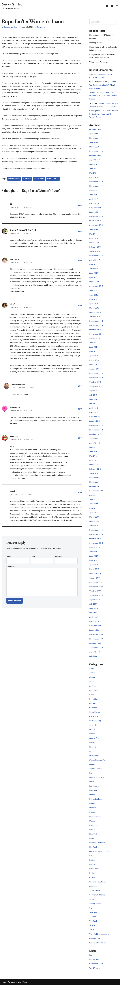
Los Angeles (94, 786)
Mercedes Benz (95, 799)
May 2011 (93, 508)
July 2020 (93, 164)
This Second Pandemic (98, 62)
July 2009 (93, 604)
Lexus (91, 781)
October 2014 (95, 329)
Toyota (92, 925)
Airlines (92, 673)
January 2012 (94, 473)
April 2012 (93, 460)
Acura (91, 668)
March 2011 (94, 517)
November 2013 (96, 377)
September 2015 (96, 286)
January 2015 (94, 316)
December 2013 (96, 373)
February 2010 (95, 573)
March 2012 (94, 464)
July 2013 (93, 395)
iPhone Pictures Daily (97, 760)
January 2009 (94, 630)
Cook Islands (94, 712)
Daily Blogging (95, 720)
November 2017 (96, 255)
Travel (92, 929)
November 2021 (96, 138)
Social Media (94, 890)
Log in (91, 955)
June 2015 (93, 295)
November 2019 (96, 186)
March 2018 (94, 242)
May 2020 (93, 173)
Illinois (91, 751)
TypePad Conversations (99, 934)
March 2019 (94, 203)
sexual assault (53, 179)
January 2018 (94, 251)
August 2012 (94, 443)
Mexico (92, 803)
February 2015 (95, 312)
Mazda (92, 795)
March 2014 (94, 360)
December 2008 (96, 634)
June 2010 (93, 556)
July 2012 (93, 447)
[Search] (115, 21)
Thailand (92, 916)
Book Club (93, 699)
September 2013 (96, 386)
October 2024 (95, 129)
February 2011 (95, 521)
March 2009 (94, 621)
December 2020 (96, 151)
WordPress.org (95, 968)
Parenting (27, 179)
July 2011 (93, 499)
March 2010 (94, 569)
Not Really (93, 847)
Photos (92, 864)
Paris (91, 856)
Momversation (95, 816)
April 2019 (93, 199)
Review (92, 873)
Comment (11, 566)
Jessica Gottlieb (10, 27)
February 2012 (95, 469)
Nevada (92, 829)
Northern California (97, 842)
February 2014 (95, 364)
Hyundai (92, 747)
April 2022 (93, 133)
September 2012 (96, 438)
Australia (92, 686)
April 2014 (93, 356)
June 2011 (93, 504)
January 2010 (94, 578)
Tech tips (93, 912)
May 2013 (93, 403)
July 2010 (93, 552)
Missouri (92, 808)
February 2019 (95, 208)
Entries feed (94, 959)
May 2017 (93, 264)
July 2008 (93, 656)
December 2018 (96, 216)
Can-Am (92, 703)
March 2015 (94, 308)
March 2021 (94, 147)
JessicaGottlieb (18, 384)
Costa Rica (93, 716)
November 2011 (96, 482)
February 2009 (95, 626)
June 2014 (93, 347)
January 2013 (94, 421)
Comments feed (96, 963)
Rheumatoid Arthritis (97, 882)
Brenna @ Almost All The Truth (23, 230)
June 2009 (93, 608)
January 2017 (94, 268)
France (92, 734)
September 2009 (96, 595)
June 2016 (93, 273)
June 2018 (93, 229)
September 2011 (96, 491)
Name (9, 556)
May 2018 (93, 234)
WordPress (22, 982)
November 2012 (96, 430)
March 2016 (94, 282)
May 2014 (93, 351)
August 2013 (94, 390)
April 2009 (93, 617)
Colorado (93, 707)
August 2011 (94, 495)
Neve (4, 982)
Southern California (97, 895)
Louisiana (93, 790)
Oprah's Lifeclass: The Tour (100, 851)
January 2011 (94, 525)
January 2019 (94, 212)
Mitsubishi (93, 812)
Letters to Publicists (97, 777)
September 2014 (96, 334)
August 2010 (94, 547)
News (91, 838)
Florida (92, 729)
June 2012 (93, 451)
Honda (92, 742)
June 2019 (93, 194)
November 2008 (96, 639)
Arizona (92, 681)
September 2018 (96, 225)
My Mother (93, 825)
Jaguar (92, 764)
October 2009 (95, 591)
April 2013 (93, 408)
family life (93, 725)
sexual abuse (39, 179)
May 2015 (93, 299)
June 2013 (93, 399)
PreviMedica (94, 868)
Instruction (93, 755)
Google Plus (94, 738)
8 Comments (40, 27)
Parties (92, 860)
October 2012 (95, 434)
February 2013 (95, 416)
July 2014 (93, 343)
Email (33, 556)
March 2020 (94, 177)
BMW (91, 694)
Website (58, 556)
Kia (90, 773)
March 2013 (94, 412)
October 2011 (95, 486)
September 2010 (96, 543)
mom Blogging (14, 179)
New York (93, 834)
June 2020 (93, 168)
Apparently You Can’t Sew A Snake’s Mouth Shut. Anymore (102, 85)
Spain (91, 899)
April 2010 (93, 565)
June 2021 (93, 142)
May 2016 (93, 277)
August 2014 (94, 338)
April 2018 (93, 238)
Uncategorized (95, 938)
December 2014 (96, 321)
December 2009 (96, 582)
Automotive (94, 690)
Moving (92, 821)
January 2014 (94, 369)
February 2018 (95, 247)
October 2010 (95, 538)
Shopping (93, 886)
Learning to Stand (96, 42)
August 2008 (94, 652)
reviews (92, 877)
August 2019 (94, 190)
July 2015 (93, 290)
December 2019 (96, 181)
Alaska (92, 677)
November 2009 (96, 586)
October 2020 (95, 155)
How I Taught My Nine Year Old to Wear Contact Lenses (103, 95)
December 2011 (96, 477)
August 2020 (94, 160)
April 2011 (93, 512)
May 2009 (93, 612)
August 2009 (94, 599)
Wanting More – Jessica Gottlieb (102, 111)
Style (91, 908)
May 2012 (93, 456)
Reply (80, 205)
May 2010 (93, 560)
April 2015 (93, 303)
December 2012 (96, 425)
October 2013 (95, 382)
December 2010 (96, 530)
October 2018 (95, 221)
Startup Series (95, 903)
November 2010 (96, 534)
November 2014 (96, 325)
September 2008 (96, 647)
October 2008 (95, 643)
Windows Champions (97, 943)
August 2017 (94, 260)
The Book (93, 921)
